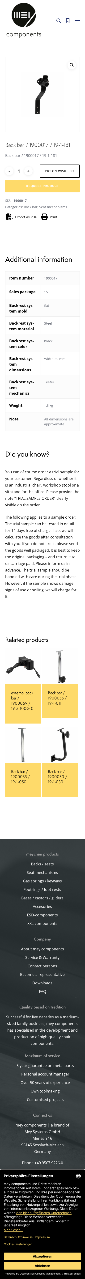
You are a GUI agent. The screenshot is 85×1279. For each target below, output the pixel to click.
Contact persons (42, 966)
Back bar (31, 207)
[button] (77, 20)
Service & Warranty (42, 957)
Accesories (42, 906)
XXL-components (42, 923)
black (48, 341)
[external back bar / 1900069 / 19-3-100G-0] (23, 666)
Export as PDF (26, 217)
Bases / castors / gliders (42, 898)
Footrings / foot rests (42, 889)
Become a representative (42, 974)
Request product (42, 186)
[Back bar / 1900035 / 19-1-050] (23, 745)
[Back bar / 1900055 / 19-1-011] (60, 666)
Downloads (42, 983)
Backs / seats (42, 864)
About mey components (42, 949)
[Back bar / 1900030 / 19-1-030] (60, 745)
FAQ (42, 991)
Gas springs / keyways (42, 881)
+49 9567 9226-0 (48, 1162)
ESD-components (42, 915)
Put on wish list (59, 171)
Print (53, 217)
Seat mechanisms (53, 207)
